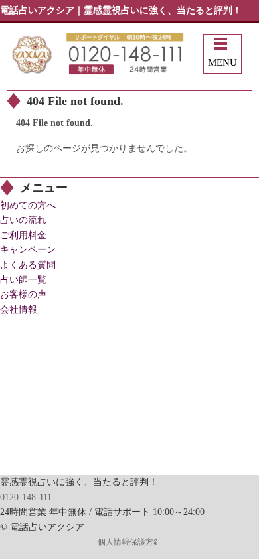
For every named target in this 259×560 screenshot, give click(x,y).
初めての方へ (28, 205)
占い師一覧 (23, 280)
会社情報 (18, 310)
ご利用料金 (23, 235)
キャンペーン (28, 250)
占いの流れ (23, 220)
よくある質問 (28, 265)
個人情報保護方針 (129, 542)
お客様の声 (23, 294)
